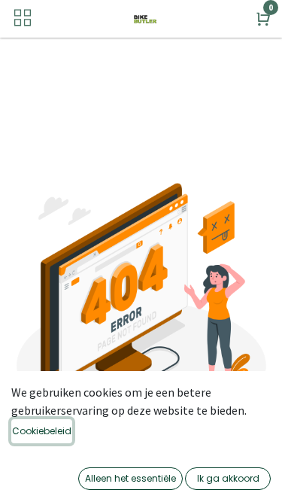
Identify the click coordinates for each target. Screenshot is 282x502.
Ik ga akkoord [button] (228, 478)
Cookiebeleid (41, 430)
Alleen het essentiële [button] (130, 478)
